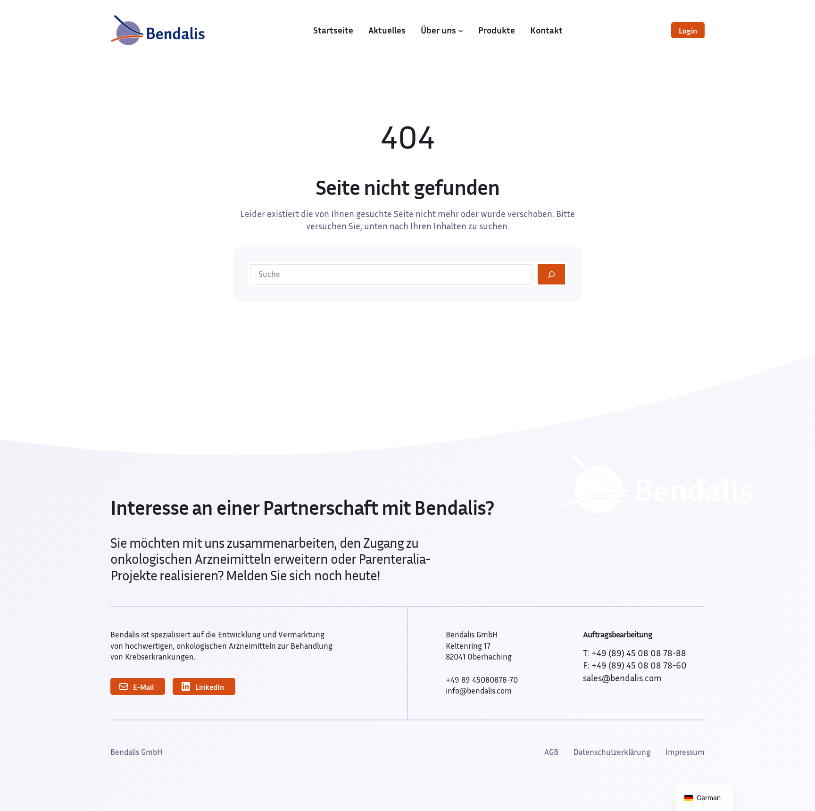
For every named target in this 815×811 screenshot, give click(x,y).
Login (688, 30)
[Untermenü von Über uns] (460, 30)
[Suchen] (551, 274)
